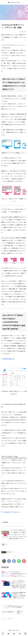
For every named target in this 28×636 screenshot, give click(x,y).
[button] (25, 368)
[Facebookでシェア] (9, 561)
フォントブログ (14, 34)
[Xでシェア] (4, 561)
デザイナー (11, 552)
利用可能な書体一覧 (8, 358)
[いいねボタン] (3, 544)
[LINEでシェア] (19, 561)
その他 (4, 552)
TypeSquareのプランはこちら (11, 512)
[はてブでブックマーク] (14, 561)
